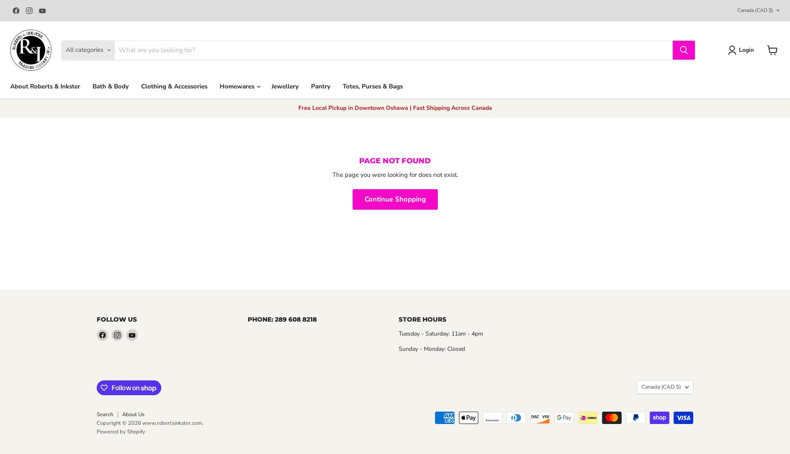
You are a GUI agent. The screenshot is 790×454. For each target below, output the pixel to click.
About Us (133, 414)
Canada (755, 10)
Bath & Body (111, 86)
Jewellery (285, 86)
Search (105, 414)
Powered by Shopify (121, 431)
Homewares (238, 86)
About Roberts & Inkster (45, 86)
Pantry (320, 86)
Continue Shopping (395, 199)
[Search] (684, 50)
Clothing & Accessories (174, 86)
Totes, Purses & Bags (373, 86)
